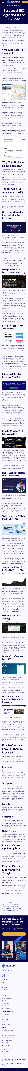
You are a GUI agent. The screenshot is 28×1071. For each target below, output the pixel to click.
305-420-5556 (17, 5)
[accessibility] (3, 975)
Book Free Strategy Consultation (14, 934)
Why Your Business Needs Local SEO (10, 904)
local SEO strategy (19, 178)
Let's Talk (25, 2)
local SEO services (21, 237)
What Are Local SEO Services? (8, 902)
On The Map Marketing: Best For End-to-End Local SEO (13, 215)
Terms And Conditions (15, 1068)
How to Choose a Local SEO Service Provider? (12, 908)
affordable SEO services (7, 418)
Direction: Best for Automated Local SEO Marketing (12, 700)
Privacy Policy (5, 1068)
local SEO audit (13, 412)
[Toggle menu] (3, 2)
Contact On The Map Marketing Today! (10, 910)
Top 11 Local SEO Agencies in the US (11, 906)
